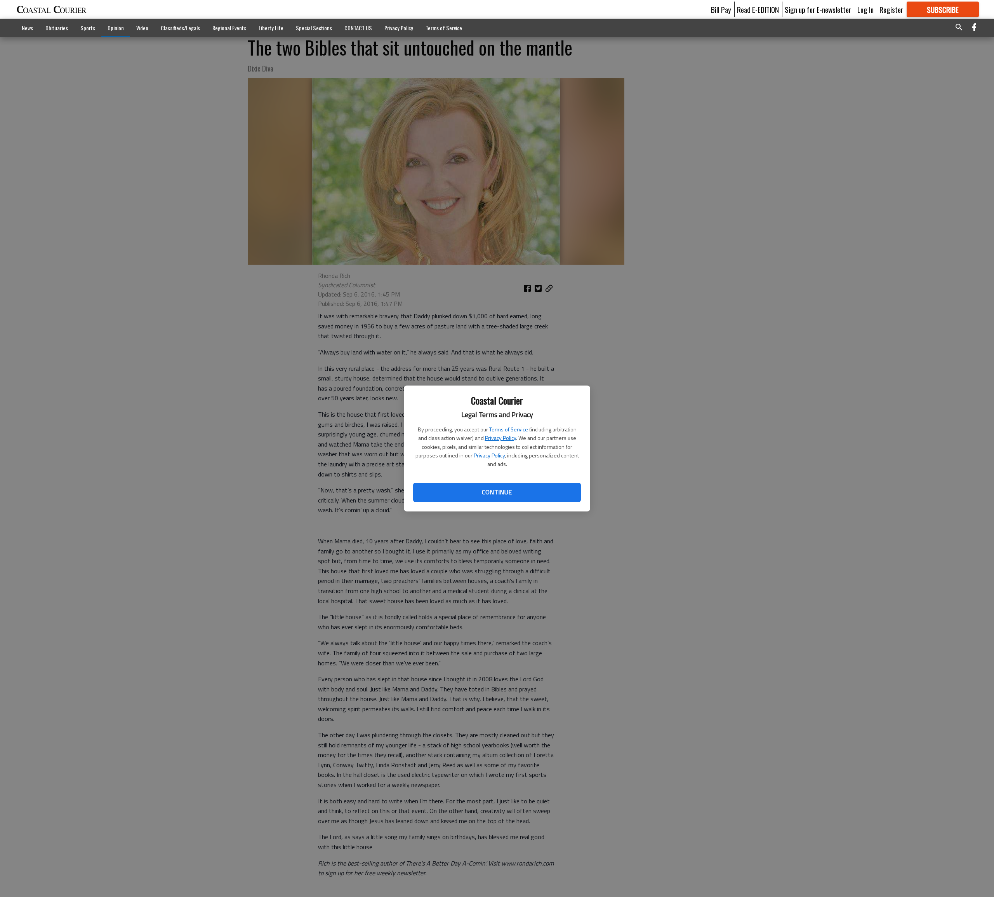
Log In (865, 9)
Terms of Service (508, 429)
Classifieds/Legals (180, 28)
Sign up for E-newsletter (818, 9)
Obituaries (56, 28)
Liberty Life (271, 28)
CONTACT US (358, 28)
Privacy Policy (500, 438)
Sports (87, 28)
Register (891, 9)
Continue (497, 492)
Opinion (116, 28)
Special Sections (314, 28)
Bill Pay (721, 9)
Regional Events (229, 28)
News (27, 28)
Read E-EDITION (758, 9)
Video (142, 28)
